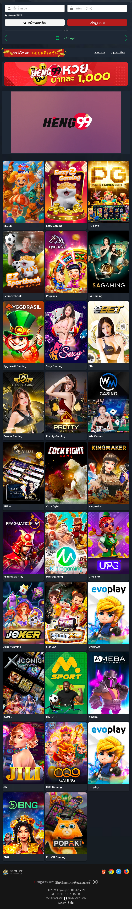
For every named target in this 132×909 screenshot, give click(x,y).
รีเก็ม (71, 903)
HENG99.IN (78, 890)
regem (62, 903)
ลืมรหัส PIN (15, 15)
